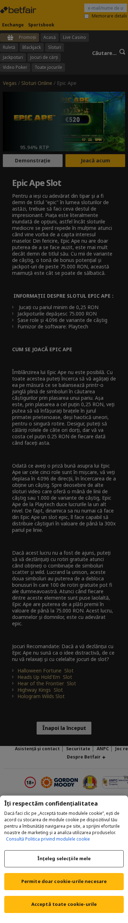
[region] (64, 859)
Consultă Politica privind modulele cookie (48, 839)
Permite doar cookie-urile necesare (64, 881)
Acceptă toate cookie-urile (64, 904)
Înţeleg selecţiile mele (64, 858)
